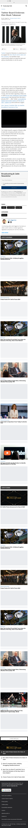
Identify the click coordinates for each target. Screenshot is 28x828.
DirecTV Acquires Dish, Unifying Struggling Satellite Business (12, 764)
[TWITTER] (9, 222)
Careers (3, 810)
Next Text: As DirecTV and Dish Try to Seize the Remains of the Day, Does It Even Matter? (14, 771)
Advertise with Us (6, 813)
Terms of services (17, 191)
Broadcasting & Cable (15, 18)
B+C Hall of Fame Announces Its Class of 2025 (15, 758)
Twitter (3, 53)
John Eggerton (6, 18)
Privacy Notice (19, 192)
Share (5, 49)
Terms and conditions (7, 795)
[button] (2, 6)
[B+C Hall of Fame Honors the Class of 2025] (14, 748)
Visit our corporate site (12, 785)
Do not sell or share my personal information (12, 819)
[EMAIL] (11, 222)
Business (3, 9)
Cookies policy (5, 804)
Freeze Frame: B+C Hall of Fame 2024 (14, 777)
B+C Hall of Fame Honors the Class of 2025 (14, 752)
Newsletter (24, 49)
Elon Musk (18, 207)
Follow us (16, 49)
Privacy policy (5, 801)
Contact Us (4, 816)
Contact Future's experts (7, 798)
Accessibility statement (7, 807)
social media (11, 207)
